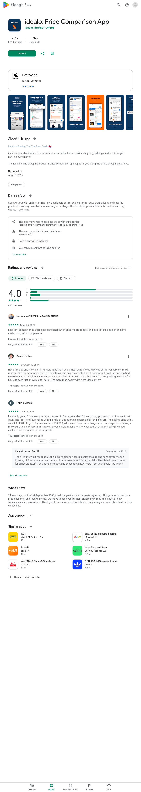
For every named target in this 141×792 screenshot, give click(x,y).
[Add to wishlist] (52, 53)
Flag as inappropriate (24, 577)
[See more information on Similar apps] (31, 526)
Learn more (28, 86)
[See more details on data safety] (20, 254)
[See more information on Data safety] (30, 195)
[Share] (43, 53)
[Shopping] (16, 184)
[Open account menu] (135, 5)
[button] (17, 112)
